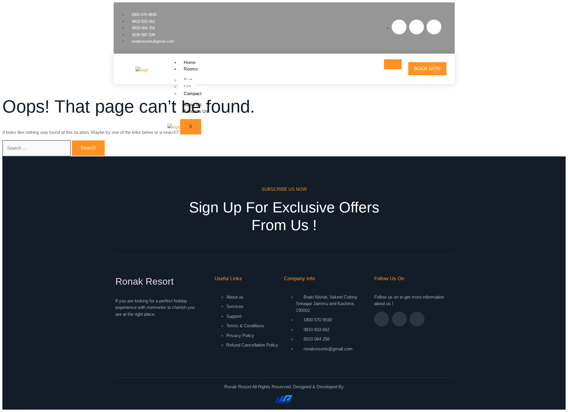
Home (190, 62)
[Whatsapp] (434, 27)
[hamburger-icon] (393, 64)
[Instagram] (416, 27)
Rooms (191, 68)
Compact (192, 93)
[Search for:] (37, 147)
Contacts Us (196, 111)
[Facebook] (399, 27)
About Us (193, 104)
